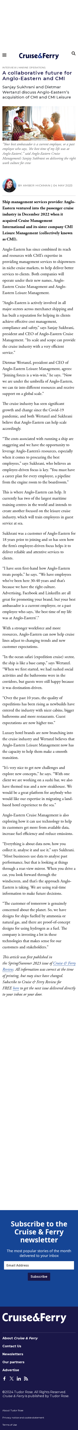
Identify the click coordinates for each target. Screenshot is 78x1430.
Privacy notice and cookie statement (23, 1417)
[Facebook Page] (4, 1378)
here (16, 988)
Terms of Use (9, 1424)
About (20, 1338)
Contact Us (11, 1346)
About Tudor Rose (12, 1410)
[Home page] (39, 56)
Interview (9, 67)
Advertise (10, 1370)
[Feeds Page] (26, 1378)
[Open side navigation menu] (4, 55)
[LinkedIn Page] (19, 1378)
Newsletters (12, 1354)
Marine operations (32, 67)
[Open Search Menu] (74, 53)
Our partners (13, 1362)
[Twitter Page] (12, 1378)
